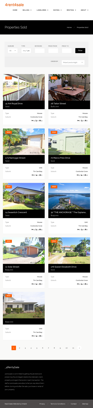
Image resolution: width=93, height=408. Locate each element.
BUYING (56, 10)
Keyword (38, 46)
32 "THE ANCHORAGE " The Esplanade (69, 212)
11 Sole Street (12, 267)
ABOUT (83, 10)
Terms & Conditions (57, 404)
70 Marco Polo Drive (60, 158)
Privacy (42, 404)
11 (74, 348)
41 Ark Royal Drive (14, 103)
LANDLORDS (41, 10)
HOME (15, 10)
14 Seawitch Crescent (16, 212)
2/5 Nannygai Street (15, 158)
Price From (52, 46)
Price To (65, 46)
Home (69, 27)
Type (23, 46)
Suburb (11, 46)
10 (67, 348)
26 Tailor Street (58, 103)
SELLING (26, 10)
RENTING (70, 10)
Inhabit (24, 404)
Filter (80, 50)
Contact (74, 404)
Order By (54, 61)
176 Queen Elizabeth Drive (64, 267)
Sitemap (85, 404)
